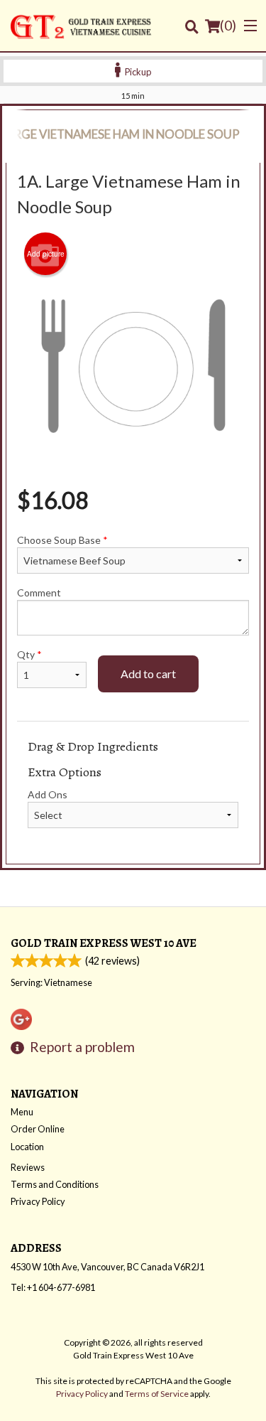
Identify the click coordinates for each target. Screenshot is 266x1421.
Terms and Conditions (55, 1184)
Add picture (46, 254)
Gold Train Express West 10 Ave (103, 943)
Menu (22, 1111)
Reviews (28, 1167)
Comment (39, 592)
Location (27, 1146)
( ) (228, 25)
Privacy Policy (38, 1201)
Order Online (38, 1129)
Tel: (53, 1287)
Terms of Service (157, 1393)
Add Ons (47, 794)
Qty (29, 654)
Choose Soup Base (62, 540)
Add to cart (148, 673)
